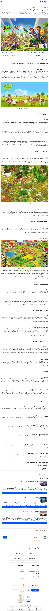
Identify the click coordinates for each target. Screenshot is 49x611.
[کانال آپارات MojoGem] (20, 591)
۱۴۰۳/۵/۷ (36, 53)
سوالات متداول (36, 569)
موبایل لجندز (37, 579)
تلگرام (23, 576)
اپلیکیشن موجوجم (21, 568)
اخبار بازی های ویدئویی (5, 55)
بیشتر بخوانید (24, 493)
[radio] (33, 540)
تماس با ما (22, 569)
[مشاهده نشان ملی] (20, 598)
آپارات (23, 579)
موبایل (45, 7)
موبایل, (9, 55)
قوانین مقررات (35, 590)
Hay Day (45, 131)
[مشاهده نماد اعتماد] (28, 598)
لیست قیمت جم (21, 571)
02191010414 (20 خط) (18, 587)
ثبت (5, 537)
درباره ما (27, 590)
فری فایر (37, 578)
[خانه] (43, 2)
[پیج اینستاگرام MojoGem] (21, 591)
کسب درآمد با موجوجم (35, 568)
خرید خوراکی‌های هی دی (42, 335)
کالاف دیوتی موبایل (36, 576)
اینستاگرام (22, 578)
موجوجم (30, 395)
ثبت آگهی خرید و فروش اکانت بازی (33, 571)
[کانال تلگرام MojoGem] (23, 591)
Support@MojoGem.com (17, 589)
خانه (47, 7)
